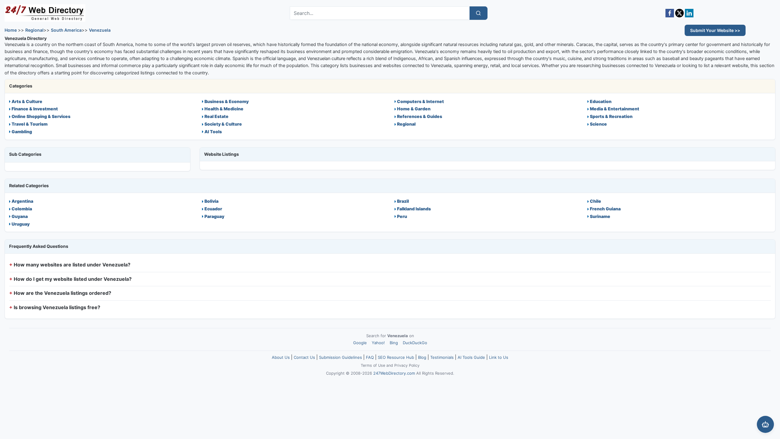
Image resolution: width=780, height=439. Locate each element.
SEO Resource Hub (396, 357)
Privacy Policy (407, 365)
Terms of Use (373, 365)
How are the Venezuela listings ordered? (62, 293)
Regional (34, 30)
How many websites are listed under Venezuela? (72, 265)
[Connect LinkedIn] (689, 13)
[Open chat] (765, 424)
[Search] (478, 13)
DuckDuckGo (415, 342)
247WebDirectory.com (394, 373)
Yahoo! (378, 342)
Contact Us (304, 357)
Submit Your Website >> (715, 30)
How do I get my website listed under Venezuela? (73, 279)
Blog (422, 357)
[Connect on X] (679, 13)
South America (66, 30)
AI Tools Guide (471, 357)
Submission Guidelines (340, 357)
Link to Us (498, 357)
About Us (281, 357)
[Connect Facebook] (669, 13)
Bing (394, 342)
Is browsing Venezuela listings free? (57, 307)
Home (11, 30)
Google (360, 342)
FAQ (370, 357)
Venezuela (100, 30)
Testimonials (442, 357)
